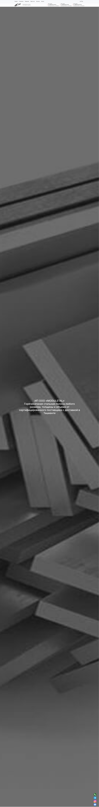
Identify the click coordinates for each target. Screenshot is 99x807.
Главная (15, 1)
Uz (80, 1)
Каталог (42, 1)
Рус (82, 1)
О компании (21, 1)
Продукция (27, 1)
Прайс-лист (32, 1)
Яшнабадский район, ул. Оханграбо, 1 (53, 4)
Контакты (38, 1)
